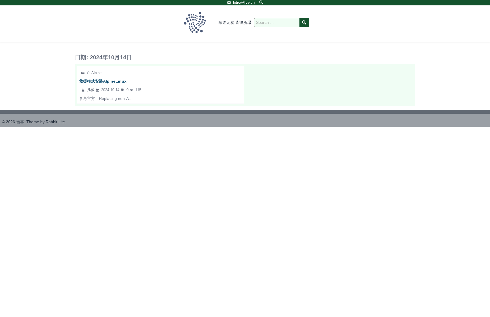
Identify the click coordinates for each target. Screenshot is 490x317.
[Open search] (261, 2)
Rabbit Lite (55, 121)
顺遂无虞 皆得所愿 (234, 22)
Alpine (96, 73)
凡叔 (91, 90)
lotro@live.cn (244, 2)
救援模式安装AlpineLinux (102, 81)
